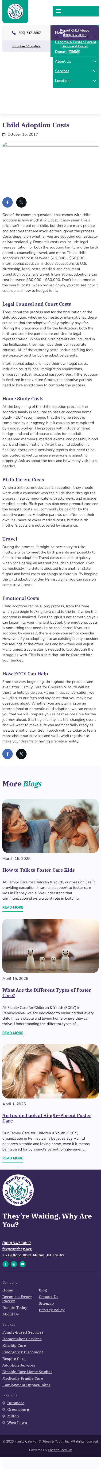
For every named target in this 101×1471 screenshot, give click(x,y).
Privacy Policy (52, 1310)
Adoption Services (18, 1365)
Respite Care (14, 1358)
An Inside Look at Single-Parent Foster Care (46, 1118)
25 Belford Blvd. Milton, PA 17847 (33, 1255)
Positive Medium (60, 1450)
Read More (12, 907)
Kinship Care (14, 1345)
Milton (13, 1416)
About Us (63, 61)
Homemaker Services (22, 1339)
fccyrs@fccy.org (17, 1249)
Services (62, 71)
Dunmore (15, 1403)
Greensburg (18, 1409)
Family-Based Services (22, 1332)
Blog (43, 1290)
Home (60, 32)
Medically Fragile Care (22, 1378)
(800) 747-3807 (16, 1242)
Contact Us (48, 1297)
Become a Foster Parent (75, 42)
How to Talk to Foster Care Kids (38, 870)
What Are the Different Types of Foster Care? (46, 992)
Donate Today (67, 51)
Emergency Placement (22, 1352)
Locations (63, 80)
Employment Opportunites (26, 1385)
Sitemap (46, 1303)
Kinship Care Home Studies (27, 1372)
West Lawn (17, 1422)
